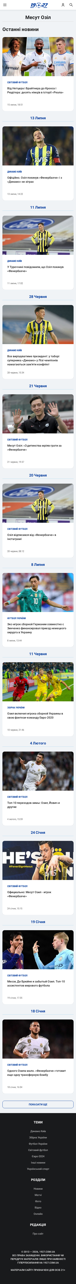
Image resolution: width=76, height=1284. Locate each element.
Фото (38, 1201)
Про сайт (38, 1233)
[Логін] (63, 4)
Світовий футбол (38, 1150)
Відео (38, 1207)
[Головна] (38, 5)
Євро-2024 (38, 1156)
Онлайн (38, 1213)
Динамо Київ (38, 1131)
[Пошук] (71, 4)
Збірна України (38, 1137)
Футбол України (38, 1143)
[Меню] (9, 4)
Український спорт (38, 1168)
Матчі (38, 1195)
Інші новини (38, 1162)
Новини (38, 1188)
